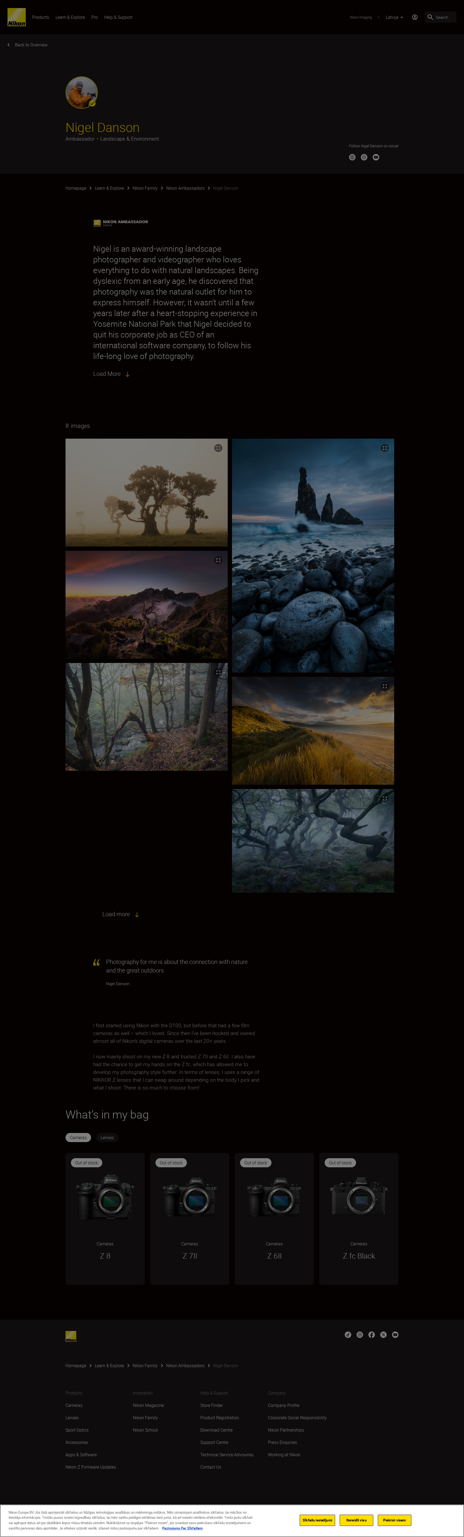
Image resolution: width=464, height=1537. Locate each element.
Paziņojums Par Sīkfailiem (182, 1527)
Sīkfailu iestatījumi (317, 1520)
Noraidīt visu (356, 1520)
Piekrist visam (394, 1520)
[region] (232, 1521)
